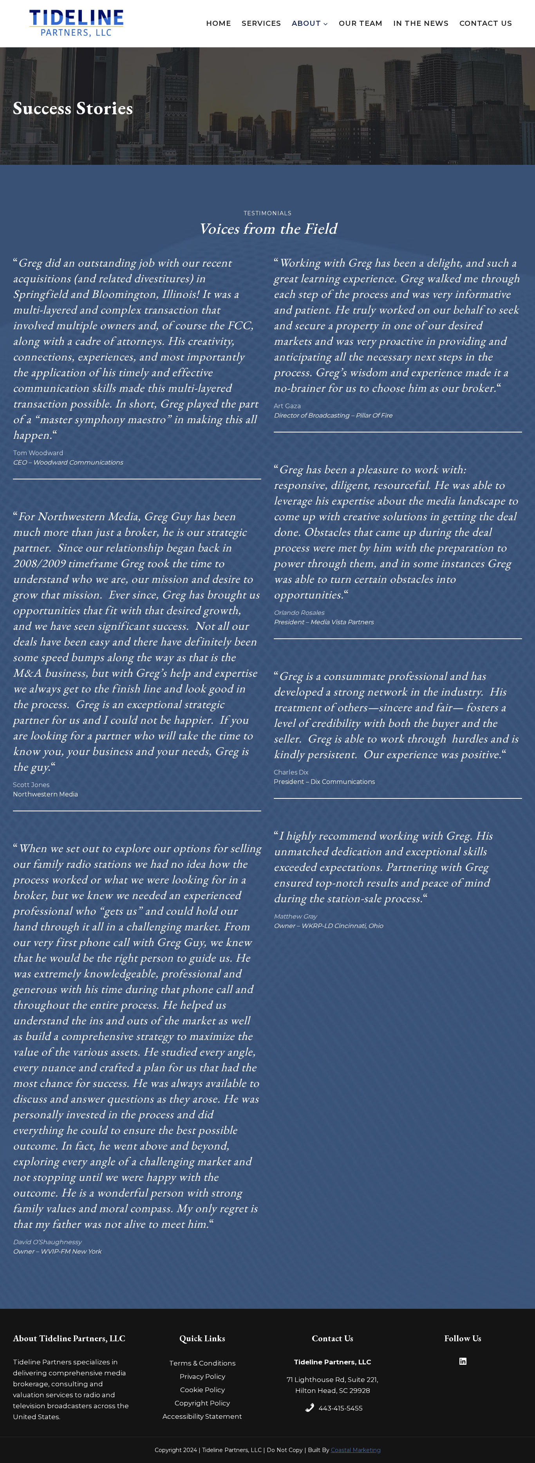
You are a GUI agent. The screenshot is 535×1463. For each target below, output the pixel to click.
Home (218, 23)
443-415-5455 (341, 1408)
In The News (421, 23)
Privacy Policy (202, 1376)
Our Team (361, 23)
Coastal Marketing (356, 1450)
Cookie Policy (202, 1390)
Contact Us (485, 23)
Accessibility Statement (202, 1416)
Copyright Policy (202, 1403)
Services (261, 23)
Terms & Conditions (202, 1363)
